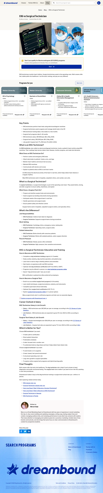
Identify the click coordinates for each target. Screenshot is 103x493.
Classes (23, 3)
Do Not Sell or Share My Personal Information (86, 483)
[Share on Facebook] (21, 431)
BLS (24, 315)
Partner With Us (33, 3)
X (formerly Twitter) (91, 452)
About (42, 3)
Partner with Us (90, 447)
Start (50, 66)
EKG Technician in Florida (30, 396)
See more (79, 83)
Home (40, 10)
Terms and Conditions (61, 483)
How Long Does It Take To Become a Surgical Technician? (40, 388)
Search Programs (21, 445)
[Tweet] (25, 431)
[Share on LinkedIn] (29, 431)
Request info (18, 114)
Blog (47, 3)
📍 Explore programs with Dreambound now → (33, 298)
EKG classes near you (29, 383)
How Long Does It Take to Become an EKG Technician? (39, 390)
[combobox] (76, 3)
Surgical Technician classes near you (34, 385)
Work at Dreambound (74, 447)
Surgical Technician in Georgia (32, 393)
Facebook (89, 449)
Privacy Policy (71, 483)
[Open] (94, 3)
